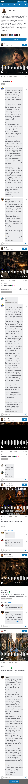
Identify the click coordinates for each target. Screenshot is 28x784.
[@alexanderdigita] (17, 35)
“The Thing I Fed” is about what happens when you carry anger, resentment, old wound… (14, 288)
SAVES (10, 76)
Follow (24, 44)
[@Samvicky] (7, 35)
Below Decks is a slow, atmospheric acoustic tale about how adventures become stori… (14, 595)
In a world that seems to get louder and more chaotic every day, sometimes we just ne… (14, 671)
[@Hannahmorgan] (19, 35)
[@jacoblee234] (10, 35)
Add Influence (14, 39)
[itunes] (12, 285)
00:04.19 (7, 302)
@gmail (18, 621)
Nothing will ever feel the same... (10, 524)
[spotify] (11, 285)
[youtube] (11, 81)
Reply (12, 196)
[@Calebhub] (2, 35)
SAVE (9, 280)
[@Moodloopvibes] (15, 35)
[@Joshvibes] (5, 35)
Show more (9, 296)
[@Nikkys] (12, 35)
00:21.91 (7, 411)
